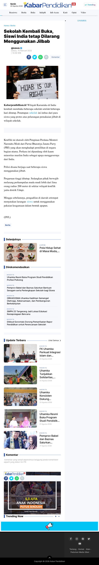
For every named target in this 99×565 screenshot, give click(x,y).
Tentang (72, 549)
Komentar (55, 57)
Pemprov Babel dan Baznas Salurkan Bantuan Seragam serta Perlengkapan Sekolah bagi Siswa (31, 289)
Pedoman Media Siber (80, 552)
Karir (65, 12)
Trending (91, 5)
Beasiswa (13, 12)
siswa (30, 201)
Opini (74, 12)
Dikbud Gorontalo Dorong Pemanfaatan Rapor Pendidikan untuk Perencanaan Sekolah (29, 323)
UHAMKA (81, 20)
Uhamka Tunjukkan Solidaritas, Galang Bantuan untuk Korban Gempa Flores (49, 374)
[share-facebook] (29, 57)
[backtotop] (49, 558)
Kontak (81, 549)
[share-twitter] (34, 57)
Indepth (43, 12)
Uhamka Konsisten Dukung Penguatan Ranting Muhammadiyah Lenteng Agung (49, 396)
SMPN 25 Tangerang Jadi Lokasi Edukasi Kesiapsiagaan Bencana (27, 312)
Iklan (88, 549)
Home (6, 25)
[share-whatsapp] (40, 57)
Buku (33, 12)
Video (83, 12)
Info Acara (54, 12)
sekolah (33, 112)
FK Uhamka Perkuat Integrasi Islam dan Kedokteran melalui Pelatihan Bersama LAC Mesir (50, 352)
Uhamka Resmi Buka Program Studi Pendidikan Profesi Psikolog (30, 278)
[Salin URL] (46, 57)
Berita (23, 12)
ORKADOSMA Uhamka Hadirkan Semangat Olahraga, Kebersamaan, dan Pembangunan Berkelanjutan (28, 301)
